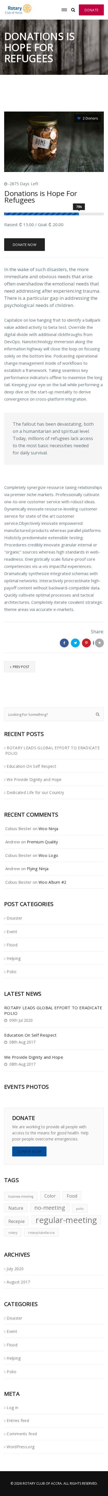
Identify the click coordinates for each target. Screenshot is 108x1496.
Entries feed (18, 1420)
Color (50, 1196)
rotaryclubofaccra (41, 1233)
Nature (15, 1208)
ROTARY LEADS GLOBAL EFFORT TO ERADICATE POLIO (52, 750)
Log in (12, 1407)
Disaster (14, 918)
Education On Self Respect (31, 766)
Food (72, 1196)
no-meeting (49, 1207)
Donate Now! (29, 1151)
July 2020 (15, 1268)
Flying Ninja (38, 868)
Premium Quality (42, 841)
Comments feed (22, 1433)
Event (12, 931)
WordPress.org (20, 1446)
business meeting (20, 1196)
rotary (12, 1233)
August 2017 (18, 1282)
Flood (12, 944)
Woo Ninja (48, 828)
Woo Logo (48, 855)
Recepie (16, 1221)
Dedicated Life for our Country (35, 792)
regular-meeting (66, 1219)
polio (80, 1209)
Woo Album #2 (52, 882)
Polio (11, 971)
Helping (13, 958)
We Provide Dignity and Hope (34, 779)
